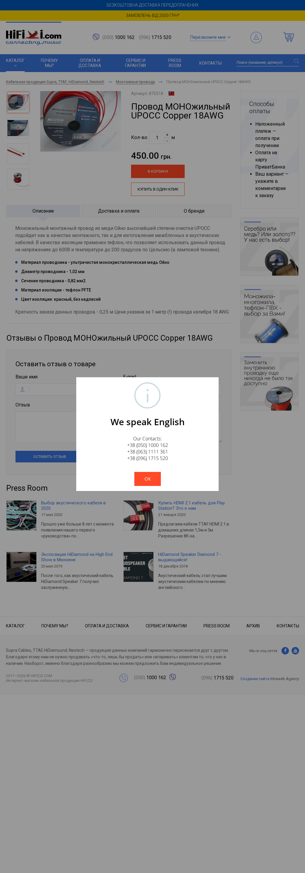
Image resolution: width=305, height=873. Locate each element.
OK (147, 479)
